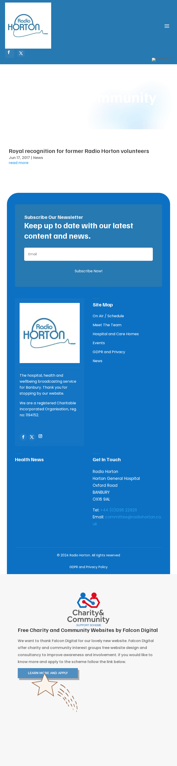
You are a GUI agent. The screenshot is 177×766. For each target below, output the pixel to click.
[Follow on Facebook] (8, 52)
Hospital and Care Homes (116, 334)
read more (18, 163)
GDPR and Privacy (109, 352)
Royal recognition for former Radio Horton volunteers (79, 150)
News (38, 157)
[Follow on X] (21, 53)
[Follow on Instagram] (40, 436)
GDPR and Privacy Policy (88, 567)
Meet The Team (107, 325)
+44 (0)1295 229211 (118, 510)
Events (99, 343)
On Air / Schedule (108, 316)
